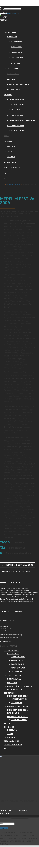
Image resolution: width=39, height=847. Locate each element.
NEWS (6, 136)
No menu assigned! (12, 13)
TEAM (9, 151)
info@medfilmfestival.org (13, 634)
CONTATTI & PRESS (12, 168)
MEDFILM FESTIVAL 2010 (17, 572)
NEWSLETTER (21, 612)
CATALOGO (15, 63)
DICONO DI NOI (10, 162)
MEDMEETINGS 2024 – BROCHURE (21, 120)
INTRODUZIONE (17, 104)
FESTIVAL (11, 146)
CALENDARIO (16, 52)
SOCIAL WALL (13, 74)
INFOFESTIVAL (17, 41)
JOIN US (5, 612)
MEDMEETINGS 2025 (15, 99)
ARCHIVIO (11, 157)
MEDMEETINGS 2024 (15, 115)
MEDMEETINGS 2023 (15, 126)
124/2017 (6, 641)
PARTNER (11, 79)
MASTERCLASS (17, 58)
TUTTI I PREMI (13, 68)
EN (5, 173)
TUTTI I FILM (16, 47)
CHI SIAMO (8, 141)
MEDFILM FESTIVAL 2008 (17, 565)
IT (4, 178)
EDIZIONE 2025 (10, 32)
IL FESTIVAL (12, 37)
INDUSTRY (8, 95)
